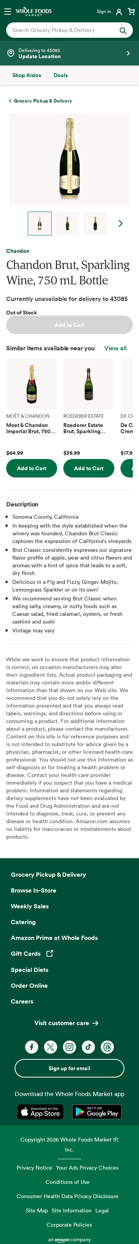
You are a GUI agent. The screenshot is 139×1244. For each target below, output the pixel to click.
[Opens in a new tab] (41, 1112)
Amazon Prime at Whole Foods (54, 937)
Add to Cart (69, 325)
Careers (22, 1001)
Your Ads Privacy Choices (87, 1167)
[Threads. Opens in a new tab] (107, 1047)
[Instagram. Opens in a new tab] (69, 1047)
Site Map (37, 1210)
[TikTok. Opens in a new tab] (88, 1047)
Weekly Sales (30, 906)
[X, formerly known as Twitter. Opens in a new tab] (50, 1047)
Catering (23, 922)
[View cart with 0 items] (131, 11)
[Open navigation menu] (7, 11)
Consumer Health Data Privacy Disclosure (68, 1196)
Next (121, 223)
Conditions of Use (68, 1181)
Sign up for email (69, 1068)
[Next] (66, 174)
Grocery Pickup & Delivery (48, 874)
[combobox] (63, 30)
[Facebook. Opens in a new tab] (31, 1047)
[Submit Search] (123, 30)
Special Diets (29, 969)
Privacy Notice (34, 1167)
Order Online (29, 985)
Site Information (72, 1210)
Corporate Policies (69, 1224)
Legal (102, 1210)
